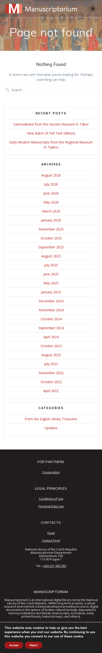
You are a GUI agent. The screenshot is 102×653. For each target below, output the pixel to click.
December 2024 (51, 301)
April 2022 (51, 391)
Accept (13, 645)
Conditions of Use (51, 499)
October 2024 (51, 319)
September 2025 (51, 247)
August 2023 (51, 355)
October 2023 (51, 346)
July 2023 (51, 364)
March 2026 (51, 211)
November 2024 (51, 310)
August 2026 (51, 175)
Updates (51, 428)
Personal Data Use (51, 506)
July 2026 (51, 184)
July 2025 (51, 265)
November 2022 (51, 373)
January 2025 (51, 292)
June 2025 (51, 274)
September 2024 (51, 328)
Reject (33, 645)
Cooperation (51, 472)
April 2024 (51, 337)
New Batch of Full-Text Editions (51, 133)
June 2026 (51, 193)
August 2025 (51, 256)
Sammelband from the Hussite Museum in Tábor (51, 124)
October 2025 (51, 238)
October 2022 (51, 382)
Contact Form (51, 541)
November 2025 (51, 229)
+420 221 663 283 (54, 566)
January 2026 (51, 220)
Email (51, 533)
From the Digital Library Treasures (51, 419)
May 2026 (51, 202)
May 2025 (51, 283)
